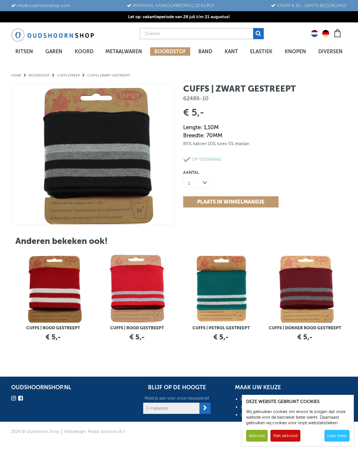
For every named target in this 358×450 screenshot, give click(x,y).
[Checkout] (338, 32)
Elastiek (261, 51)
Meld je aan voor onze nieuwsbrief (177, 398)
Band (205, 51)
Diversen (330, 51)
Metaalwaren (123, 51)
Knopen (295, 51)
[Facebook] (21, 399)
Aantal (191, 172)
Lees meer (337, 435)
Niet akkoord (285, 435)
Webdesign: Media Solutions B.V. (95, 431)
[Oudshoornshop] (52, 35)
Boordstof (170, 51)
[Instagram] (14, 399)
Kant (231, 51)
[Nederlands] (314, 33)
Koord (84, 51)
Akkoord (257, 435)
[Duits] (325, 33)
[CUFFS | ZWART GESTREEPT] (93, 154)
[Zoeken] (258, 33)
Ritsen (24, 51)
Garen (53, 51)
